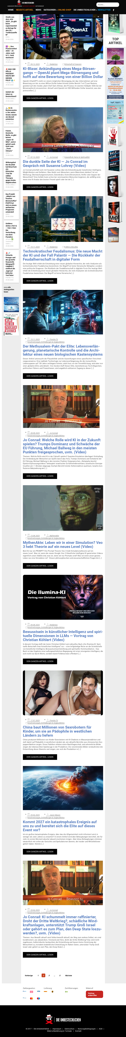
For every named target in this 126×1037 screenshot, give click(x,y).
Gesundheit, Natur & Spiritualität (77, 157)
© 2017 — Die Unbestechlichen (37, 1029)
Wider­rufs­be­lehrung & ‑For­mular (59, 1031)
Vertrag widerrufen (92, 994)
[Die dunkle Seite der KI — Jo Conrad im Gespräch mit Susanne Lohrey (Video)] (63, 129)
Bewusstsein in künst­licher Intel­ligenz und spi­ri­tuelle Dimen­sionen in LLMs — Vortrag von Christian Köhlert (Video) (63, 636)
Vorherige (29, 976)
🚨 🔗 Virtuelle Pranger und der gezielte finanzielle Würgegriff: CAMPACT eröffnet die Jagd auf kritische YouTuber (11, 264)
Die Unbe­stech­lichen (84, 10)
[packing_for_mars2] (115, 234)
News (38, 10)
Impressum (57, 1029)
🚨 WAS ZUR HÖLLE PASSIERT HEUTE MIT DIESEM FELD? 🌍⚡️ (11, 74)
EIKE (7, 37)
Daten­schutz (70, 1029)
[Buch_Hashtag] (115, 160)
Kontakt (78, 1031)
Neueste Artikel (24, 10)
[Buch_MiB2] (115, 212)
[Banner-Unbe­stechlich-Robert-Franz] (115, 56)
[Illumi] (115, 186)
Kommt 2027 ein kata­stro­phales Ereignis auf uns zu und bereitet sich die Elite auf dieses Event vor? (60, 826)
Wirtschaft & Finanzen (72, 64)
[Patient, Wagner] (11, 324)
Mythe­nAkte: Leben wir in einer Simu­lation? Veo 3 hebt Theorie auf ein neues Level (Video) (63, 544)
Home (11, 10)
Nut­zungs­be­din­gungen (87, 1029)
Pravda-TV (9, 60)
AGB (100, 1029)
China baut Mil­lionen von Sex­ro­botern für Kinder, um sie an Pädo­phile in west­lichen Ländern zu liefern (57, 731)
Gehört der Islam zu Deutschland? (11, 94)
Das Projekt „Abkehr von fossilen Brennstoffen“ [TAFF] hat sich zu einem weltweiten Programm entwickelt (11, 203)
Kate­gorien (50, 10)
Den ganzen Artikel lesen (40, 98)
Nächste (68, 976)
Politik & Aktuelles (71, 247)
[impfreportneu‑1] (115, 112)
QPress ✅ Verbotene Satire (9, 241)
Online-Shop (64, 10)
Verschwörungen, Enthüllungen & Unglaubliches (45, 342)
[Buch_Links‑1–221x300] (115, 136)
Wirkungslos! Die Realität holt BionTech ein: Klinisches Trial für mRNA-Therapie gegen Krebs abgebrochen (11, 172)
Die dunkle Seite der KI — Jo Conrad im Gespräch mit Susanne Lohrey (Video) (55, 163)
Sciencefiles (10, 99)
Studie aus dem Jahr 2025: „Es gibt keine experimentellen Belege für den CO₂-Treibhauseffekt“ (11, 26)
